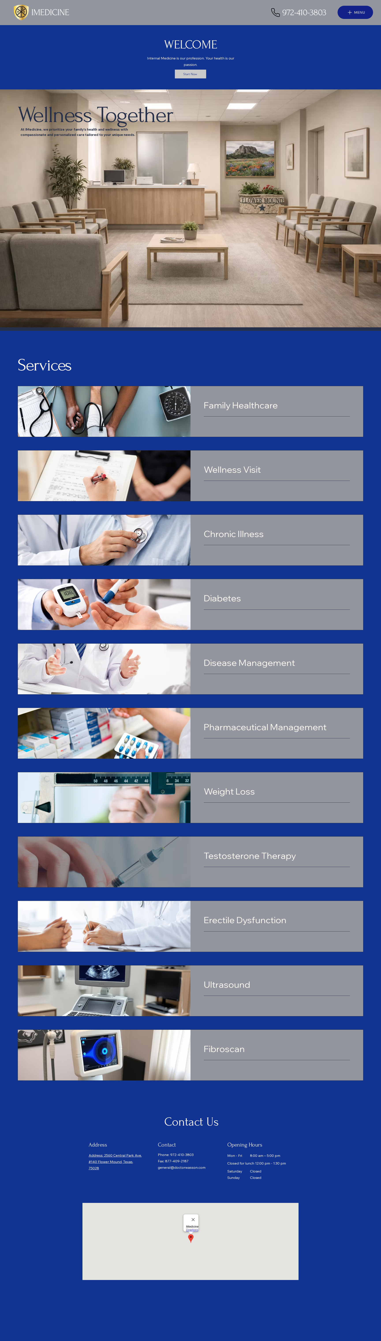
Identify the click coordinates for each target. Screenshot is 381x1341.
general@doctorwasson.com (181, 1167)
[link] (277, 405)
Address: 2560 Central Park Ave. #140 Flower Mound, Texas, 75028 (115, 1161)
